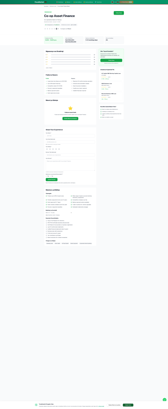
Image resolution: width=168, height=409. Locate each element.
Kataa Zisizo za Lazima (114, 405)
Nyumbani (46, 6)
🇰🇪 (112, 2)
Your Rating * (48, 146)
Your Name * (48, 133)
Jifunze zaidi (101, 406)
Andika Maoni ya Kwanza (70, 118)
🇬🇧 (115, 2)
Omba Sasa (119, 13)
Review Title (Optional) (51, 152)
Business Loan (53, 6)
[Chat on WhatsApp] (164, 400)
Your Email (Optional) (50, 139)
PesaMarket (57, 24)
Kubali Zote (128, 405)
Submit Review (51, 179)
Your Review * (49, 158)
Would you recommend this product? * (54, 174)
